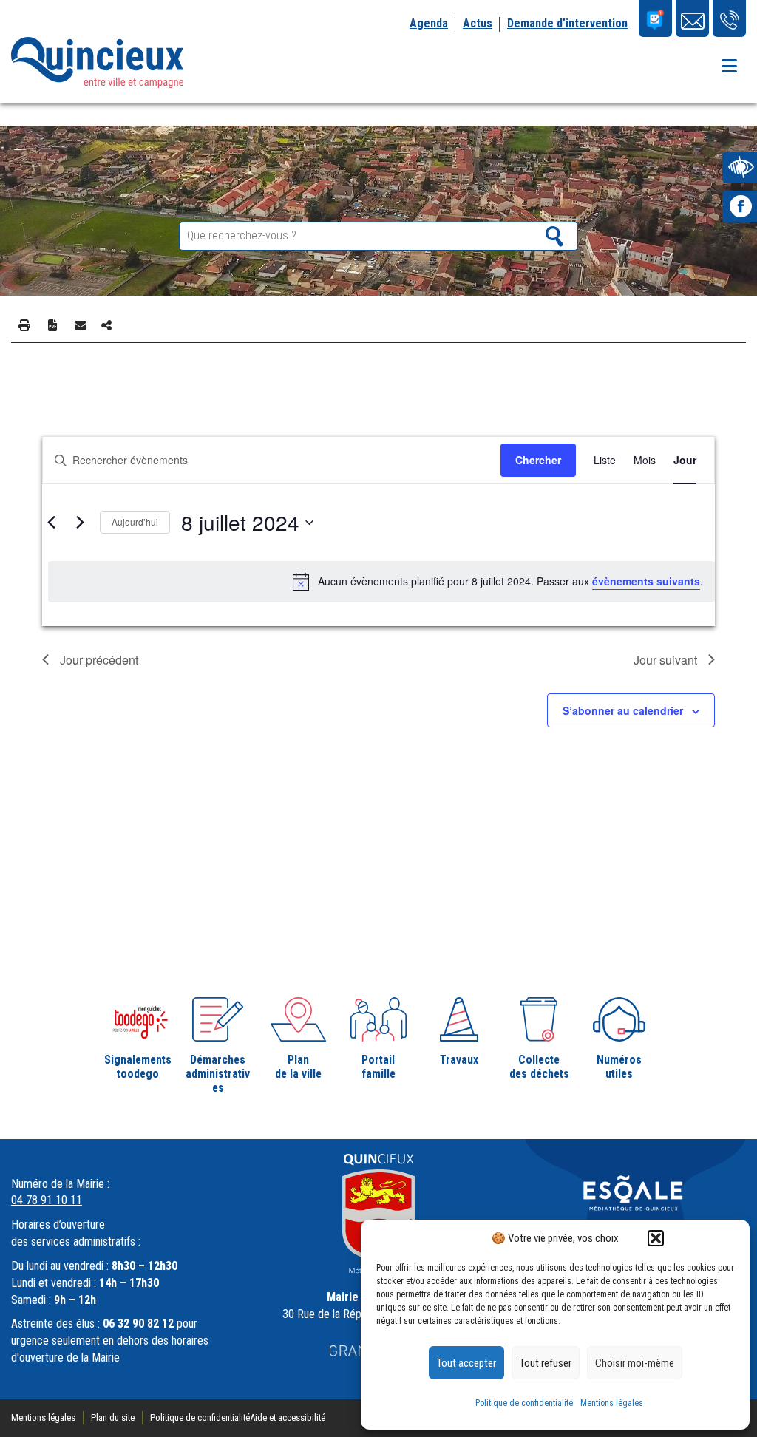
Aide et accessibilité (287, 1417)
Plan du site (113, 1417)
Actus (477, 23)
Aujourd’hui (135, 521)
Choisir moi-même (634, 1363)
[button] (655, 1238)
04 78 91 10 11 (46, 1200)
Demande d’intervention (567, 23)
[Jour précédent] (51, 522)
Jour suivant (665, 659)
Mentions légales (611, 1403)
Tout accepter (466, 1363)
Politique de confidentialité (524, 1403)
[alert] (381, 581)
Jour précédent (99, 659)
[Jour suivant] (80, 522)
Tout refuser (545, 1363)
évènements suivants (646, 581)
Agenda (429, 23)
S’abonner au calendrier (623, 710)
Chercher (538, 459)
